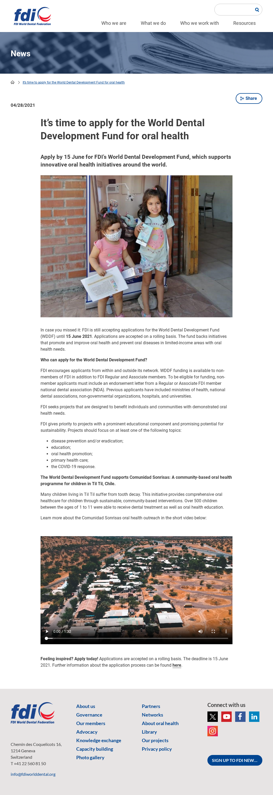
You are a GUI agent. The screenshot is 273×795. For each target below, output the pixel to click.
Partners (151, 706)
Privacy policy (157, 749)
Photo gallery (90, 757)
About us (85, 706)
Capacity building (94, 749)
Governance (89, 715)
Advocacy (87, 732)
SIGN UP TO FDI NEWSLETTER (237, 760)
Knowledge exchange (98, 740)
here (176, 665)
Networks (152, 715)
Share (251, 98)
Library (149, 732)
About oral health (160, 723)
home (12, 82)
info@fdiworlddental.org (33, 774)
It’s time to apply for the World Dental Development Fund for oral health (74, 82)
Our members (90, 723)
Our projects (155, 740)
